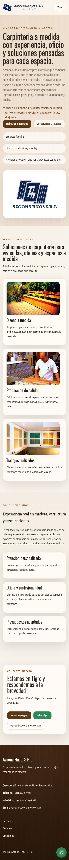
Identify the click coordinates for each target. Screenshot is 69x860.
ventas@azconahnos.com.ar (25, 725)
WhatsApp (42, 715)
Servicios (8, 821)
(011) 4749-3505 (19, 715)
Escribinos (8, 836)
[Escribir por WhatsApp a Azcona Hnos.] (61, 852)
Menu (60, 7)
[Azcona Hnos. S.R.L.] (23, 7)
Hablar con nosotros (17, 124)
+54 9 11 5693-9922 (26, 800)
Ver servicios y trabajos (49, 124)
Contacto (8, 828)
